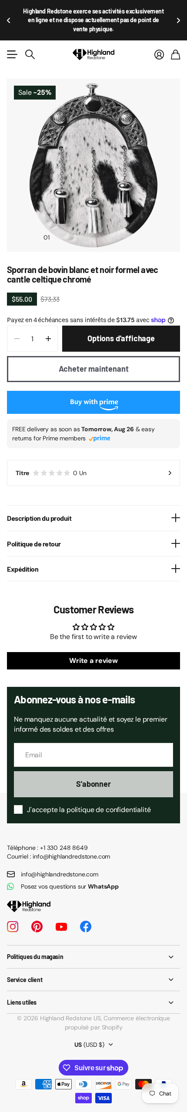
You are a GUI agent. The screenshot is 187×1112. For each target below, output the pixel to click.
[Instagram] (12, 909)
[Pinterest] (37, 909)
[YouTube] (61, 909)
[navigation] (62, 219)
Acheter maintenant (94, 351)
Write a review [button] (93, 642)
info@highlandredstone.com (59, 856)
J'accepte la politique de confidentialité (88, 791)
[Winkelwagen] (175, 36)
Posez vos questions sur (70, 868)
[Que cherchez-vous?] (30, 36)
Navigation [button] (12, 36)
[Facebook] (85, 909)
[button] (8, 11)
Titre (51, 455)
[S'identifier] (159, 36)
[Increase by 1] (48, 321)
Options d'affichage (121, 320)
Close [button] (93, 938)
